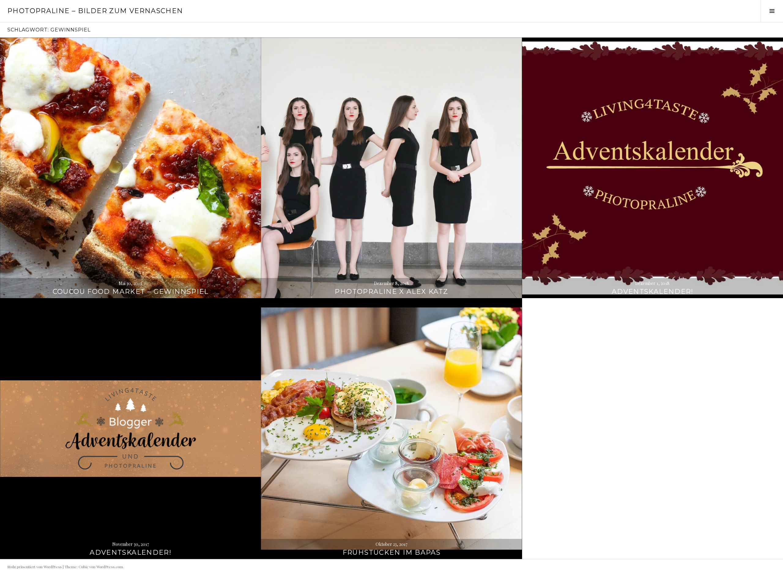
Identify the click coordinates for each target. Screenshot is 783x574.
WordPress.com (109, 566)
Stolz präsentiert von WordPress (34, 566)
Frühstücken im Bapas (392, 552)
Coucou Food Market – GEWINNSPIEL (131, 291)
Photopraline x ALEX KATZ (391, 291)
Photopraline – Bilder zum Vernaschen (95, 11)
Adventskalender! (652, 291)
